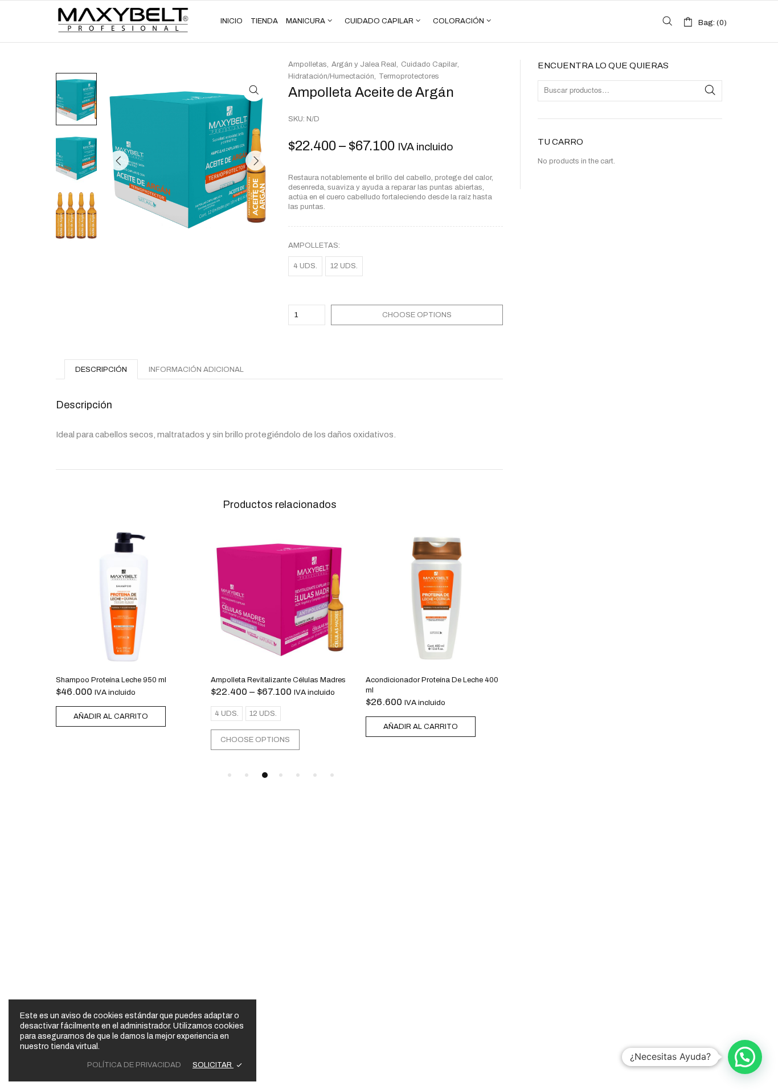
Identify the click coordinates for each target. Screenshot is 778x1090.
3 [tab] (265, 775)
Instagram (649, 864)
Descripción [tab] (101, 370)
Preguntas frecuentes (256, 970)
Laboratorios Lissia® (331, 1071)
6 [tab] (315, 775)
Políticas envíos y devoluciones (273, 990)
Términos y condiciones (260, 961)
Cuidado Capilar (379, 21)
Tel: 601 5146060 (435, 850)
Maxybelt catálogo (260, 878)
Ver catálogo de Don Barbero (269, 917)
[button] (254, 90)
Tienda (264, 21)
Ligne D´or (65, 865)
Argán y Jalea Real (363, 64)
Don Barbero (69, 878)
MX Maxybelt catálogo (267, 865)
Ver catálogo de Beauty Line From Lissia (288, 891)
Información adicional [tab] (196, 370)
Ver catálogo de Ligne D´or (265, 904)
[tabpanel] (124, 630)
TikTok (630, 894)
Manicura (305, 21)
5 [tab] (298, 775)
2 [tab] (246, 775)
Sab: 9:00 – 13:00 (434, 897)
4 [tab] (280, 775)
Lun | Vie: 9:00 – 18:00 (441, 888)
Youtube (646, 879)
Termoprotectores (409, 76)
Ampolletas (313, 245)
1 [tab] (229, 775)
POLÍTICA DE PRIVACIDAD (134, 1065)
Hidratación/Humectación (331, 76)
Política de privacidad (257, 980)
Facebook (649, 850)
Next (255, 160)
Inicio (231, 21)
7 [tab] (332, 775)
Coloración (458, 21)
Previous (119, 160)
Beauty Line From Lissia (88, 852)
